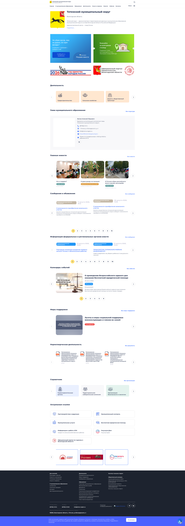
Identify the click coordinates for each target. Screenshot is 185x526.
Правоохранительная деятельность (63, 244)
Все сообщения (130, 194)
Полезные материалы (55, 479)
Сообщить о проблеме (61, 55)
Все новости (131, 156)
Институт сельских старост (115, 473)
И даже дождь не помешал (90, 181)
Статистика (82, 489)
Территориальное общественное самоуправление (117, 486)
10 (112, 231)
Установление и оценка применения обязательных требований (89, 497)
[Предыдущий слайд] (94, 48)
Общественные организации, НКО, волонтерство (117, 481)
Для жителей (53, 473)
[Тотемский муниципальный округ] (57, 20)
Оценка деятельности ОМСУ (116, 479)
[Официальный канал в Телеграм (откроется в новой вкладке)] (129, 506)
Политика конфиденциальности (106, 506)
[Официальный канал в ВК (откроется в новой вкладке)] (133, 506)
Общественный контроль (115, 477)
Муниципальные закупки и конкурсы (89, 493)
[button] (133, 97)
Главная (52, 6)
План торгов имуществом (86, 499)
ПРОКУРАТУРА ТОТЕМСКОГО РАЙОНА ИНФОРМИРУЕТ (107, 250)
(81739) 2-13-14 (53, 507)
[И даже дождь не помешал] (92, 169)
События (111, 6)
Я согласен (131, 520)
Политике (51, 522)
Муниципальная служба (85, 485)
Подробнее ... (71, 28)
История (52, 489)
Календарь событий (55, 475)
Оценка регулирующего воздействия (89, 491)
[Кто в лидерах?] (68, 169)
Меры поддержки (84, 477)
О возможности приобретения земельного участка (71, 209)
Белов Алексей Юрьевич (86, 119)
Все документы (130, 345)
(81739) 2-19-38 (65, 507)
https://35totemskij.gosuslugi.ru (89, 134)
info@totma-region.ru (80, 507)
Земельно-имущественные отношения (64, 203)
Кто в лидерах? (61, 181)
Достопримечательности (56, 491)
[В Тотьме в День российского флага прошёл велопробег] (117, 169)
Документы (82, 487)
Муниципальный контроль (86, 494)
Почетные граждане (55, 487)
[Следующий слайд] (133, 48)
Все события (131, 268)
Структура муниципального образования (90, 484)
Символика (53, 485)
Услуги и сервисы (97, 6)
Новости (105, 6)
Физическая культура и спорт (89, 184)
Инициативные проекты (114, 484)
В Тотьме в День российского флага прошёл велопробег (115, 182)
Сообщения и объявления (86, 479)
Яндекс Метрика (79, 519)
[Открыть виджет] (180, 521)
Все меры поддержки (128, 310)
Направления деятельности (86, 475)
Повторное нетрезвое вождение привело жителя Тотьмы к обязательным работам (71, 250)
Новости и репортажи (56, 477)
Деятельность (87, 6)
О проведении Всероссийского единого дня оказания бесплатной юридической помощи (106, 277)
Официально (78, 6)
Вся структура (130, 111)
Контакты (118, 6)
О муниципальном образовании (64, 6)
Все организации (129, 380)
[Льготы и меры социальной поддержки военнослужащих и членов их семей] (69, 325)
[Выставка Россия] (67, 457)
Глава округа (60, 184)
